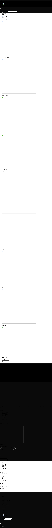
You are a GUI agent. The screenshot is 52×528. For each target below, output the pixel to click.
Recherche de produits (5, 11)
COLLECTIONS (4, 360)
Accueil (1, 370)
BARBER (3, 133)
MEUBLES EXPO (4, 211)
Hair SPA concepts (4, 419)
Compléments (5, 504)
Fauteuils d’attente (5, 414)
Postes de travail (4, 413)
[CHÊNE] (8, 449)
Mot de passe (2, 519)
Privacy (3, 479)
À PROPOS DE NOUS (5, 13)
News (2, 361)
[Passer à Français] (3, 525)
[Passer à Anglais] (4, 3)
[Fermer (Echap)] (0, 523)
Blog (2, 362)
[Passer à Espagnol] (5, 515)
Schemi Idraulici (4, 418)
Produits (3, 14)
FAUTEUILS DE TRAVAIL (5, 57)
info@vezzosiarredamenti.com (5, 485)
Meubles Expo (4, 468)
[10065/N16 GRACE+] (3, 377)
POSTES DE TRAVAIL (5, 95)
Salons (3, 358)
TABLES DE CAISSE (4, 173)
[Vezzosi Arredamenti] (3, 8)
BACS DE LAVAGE (4, 19)
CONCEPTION (4, 359)
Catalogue (3, 2)
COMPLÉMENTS (4, 325)
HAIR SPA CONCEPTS (5, 357)
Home (2, 13)
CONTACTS (3, 362)
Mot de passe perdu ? (2, 522)
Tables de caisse (4, 415)
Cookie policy (4, 480)
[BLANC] (5, 449)
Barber (3, 466)
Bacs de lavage (5, 497)
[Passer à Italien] (4, 4)
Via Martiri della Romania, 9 (6, 486)
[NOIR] (11, 449)
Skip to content (2, 0)
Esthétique (3, 370)
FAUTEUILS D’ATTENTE (5, 167)
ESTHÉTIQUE (4, 287)
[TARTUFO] (14, 449)
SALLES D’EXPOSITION (5, 360)
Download (3, 1)
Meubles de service (4, 416)
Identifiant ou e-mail (2, 518)
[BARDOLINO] (1, 449)
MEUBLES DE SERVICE (5, 249)
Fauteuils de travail (5, 412)
